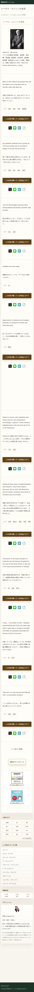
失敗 (18, 109)
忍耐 (23, 170)
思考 (7, 834)
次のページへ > (17, 762)
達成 (20, 521)
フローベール (7, 876)
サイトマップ (5, 985)
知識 (7, 822)
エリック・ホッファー (9, 857)
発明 (24, 521)
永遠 (17, 826)
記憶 (7, 830)
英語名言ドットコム (7, 2)
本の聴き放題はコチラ (17, 803)
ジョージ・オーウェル (9, 883)
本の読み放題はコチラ (17, 785)
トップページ (5, 14)
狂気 (27, 826)
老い (7, 826)
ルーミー (5, 850)
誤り (9, 232)
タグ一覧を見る (27, 838)
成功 (9, 109)
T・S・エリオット (8, 868)
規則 (9, 714)
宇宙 (27, 834)
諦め (14, 109)
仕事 (9, 521)
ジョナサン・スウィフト (10, 880)
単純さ (15, 521)
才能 (14, 449)
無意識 (24, 109)
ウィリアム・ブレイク (9, 872)
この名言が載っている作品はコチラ (17, 119)
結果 (29, 521)
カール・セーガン (8, 853)
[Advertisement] (17, 391)
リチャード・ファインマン (11, 865)
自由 (17, 830)
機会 (9, 347)
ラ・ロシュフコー (8, 861)
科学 (13, 657)
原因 (17, 588)
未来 (13, 588)
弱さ (14, 170)
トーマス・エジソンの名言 (13, 8)
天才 (9, 449)
